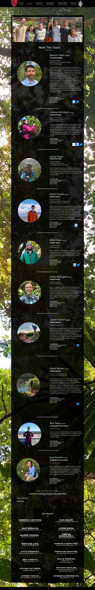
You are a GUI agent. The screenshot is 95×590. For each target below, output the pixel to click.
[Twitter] (77, 101)
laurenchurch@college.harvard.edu (59, 345)
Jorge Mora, (66, 528)
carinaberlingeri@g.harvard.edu (58, 302)
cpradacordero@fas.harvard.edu (59, 180)
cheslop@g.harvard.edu (57, 223)
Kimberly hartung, (30, 520)
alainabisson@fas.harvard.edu (58, 398)
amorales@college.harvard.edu (58, 479)
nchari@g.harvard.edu (56, 261)
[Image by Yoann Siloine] (73, 144)
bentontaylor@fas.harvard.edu (59, 98)
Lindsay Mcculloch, (66, 535)
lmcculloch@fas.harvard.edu (58, 139)
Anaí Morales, (30, 528)
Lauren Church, (29, 535)
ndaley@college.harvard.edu (58, 442)
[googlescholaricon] (73, 101)
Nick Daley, (67, 520)
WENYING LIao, (30, 544)
